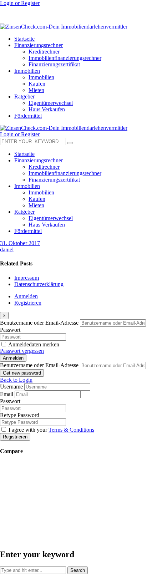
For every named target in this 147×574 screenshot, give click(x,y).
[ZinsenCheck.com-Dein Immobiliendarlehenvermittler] (63, 27)
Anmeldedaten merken (33, 344)
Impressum (26, 278)
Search (77, 570)
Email (6, 394)
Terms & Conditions (71, 430)
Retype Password (19, 415)
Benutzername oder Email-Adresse (39, 323)
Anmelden (26, 296)
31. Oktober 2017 (20, 243)
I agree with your (51, 430)
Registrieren (27, 303)
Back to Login (16, 380)
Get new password (22, 373)
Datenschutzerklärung (39, 284)
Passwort (10, 330)
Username (11, 386)
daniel (7, 250)
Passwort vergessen (22, 351)
